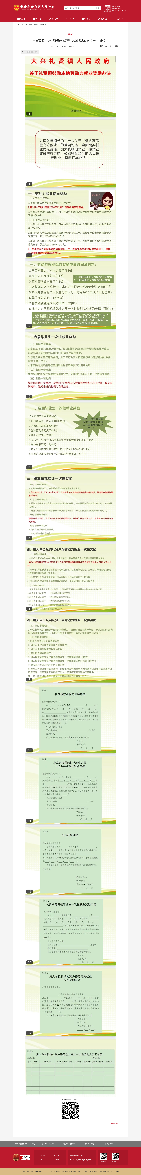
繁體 (119, 8)
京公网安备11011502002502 (98, 1171)
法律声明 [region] (56, 1159)
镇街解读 (43, 24)
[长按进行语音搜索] (97, 8)
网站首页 (21, 19)
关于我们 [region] (43, 1155)
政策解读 (35, 24)
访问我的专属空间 (116, 6)
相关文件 (70, 34)
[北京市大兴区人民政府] (34, 10)
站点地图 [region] (56, 1155)
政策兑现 (86, 19)
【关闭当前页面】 (114, 1123)
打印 (118, 46)
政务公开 (37, 19)
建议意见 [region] (43, 1159)
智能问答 (114, 8)
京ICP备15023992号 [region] (113, 1171)
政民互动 (102, 19)
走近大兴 (119, 19)
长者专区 (124, 10)
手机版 (114, 10)
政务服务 (53, 19)
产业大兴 (70, 19)
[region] (16, 1158)
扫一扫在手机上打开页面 (70, 1099)
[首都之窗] (107, 11)
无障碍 (119, 10)
